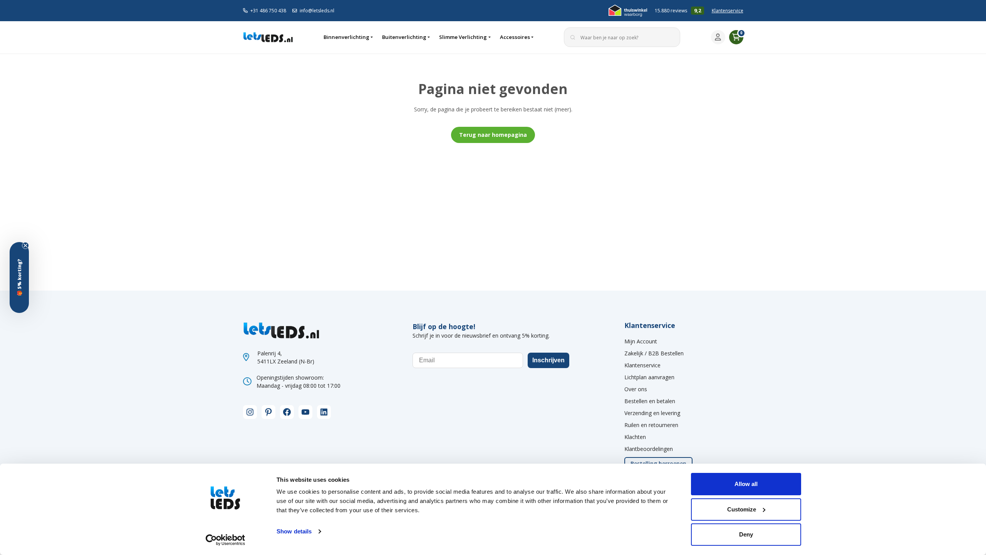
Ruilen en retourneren (651, 425)
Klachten (635, 437)
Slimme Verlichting (463, 37)
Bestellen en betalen (649, 401)
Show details (294, 531)
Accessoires (515, 37)
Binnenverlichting (346, 37)
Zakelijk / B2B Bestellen (654, 353)
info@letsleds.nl (317, 10)
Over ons (635, 389)
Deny (746, 534)
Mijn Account (640, 341)
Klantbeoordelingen (648, 448)
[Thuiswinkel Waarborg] (628, 11)
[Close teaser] (25, 245)
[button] (19, 277)
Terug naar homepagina (493, 134)
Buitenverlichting (404, 37)
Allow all (746, 484)
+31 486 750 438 (268, 10)
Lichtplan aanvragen (649, 377)
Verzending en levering (652, 413)
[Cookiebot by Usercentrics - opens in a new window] (225, 540)
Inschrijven (548, 360)
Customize (741, 509)
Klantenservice (727, 10)
